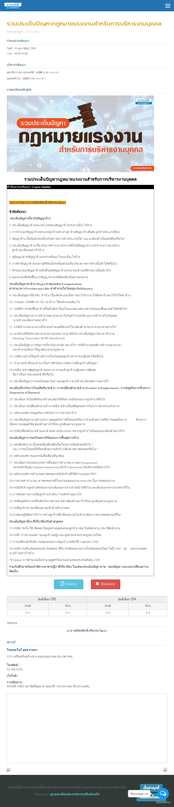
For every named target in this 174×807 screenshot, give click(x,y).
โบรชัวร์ (71, 584)
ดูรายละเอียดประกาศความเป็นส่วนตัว (74, 794)
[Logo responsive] (12, 5)
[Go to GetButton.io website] (163, 802)
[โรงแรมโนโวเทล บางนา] (8, 769)
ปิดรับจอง (107, 584)
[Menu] (168, 5)
